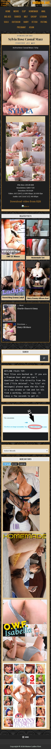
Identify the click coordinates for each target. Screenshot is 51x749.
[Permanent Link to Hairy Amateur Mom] (24, 565)
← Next (20, 305)
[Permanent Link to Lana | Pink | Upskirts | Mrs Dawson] (21, 498)
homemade (33, 11)
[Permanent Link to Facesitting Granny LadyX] (13, 278)
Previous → (22, 324)
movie (16, 11)
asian (31, 27)
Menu (27, 737)
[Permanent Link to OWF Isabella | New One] (25, 630)
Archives (6, 447)
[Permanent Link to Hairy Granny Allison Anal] (38, 278)
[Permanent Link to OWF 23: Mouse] (13, 237)
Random (22, 464)
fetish (34, 22)
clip (24, 11)
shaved (17, 16)
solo (6, 22)
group (34, 16)
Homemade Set (37, 257)
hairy (26, 22)
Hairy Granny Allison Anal (38, 298)
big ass (7, 16)
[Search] (44, 358)
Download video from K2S (25, 201)
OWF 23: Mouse (13, 256)
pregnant (21, 27)
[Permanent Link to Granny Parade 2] (24, 695)
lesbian (43, 16)
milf (26, 16)
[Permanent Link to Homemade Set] (38, 237)
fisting (44, 22)
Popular (6, 464)
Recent (15, 464)
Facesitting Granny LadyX (13, 297)
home (7, 11)
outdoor (16, 22)
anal (43, 11)
